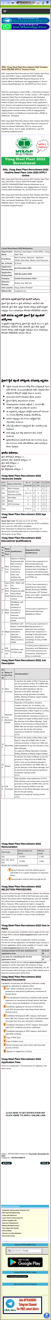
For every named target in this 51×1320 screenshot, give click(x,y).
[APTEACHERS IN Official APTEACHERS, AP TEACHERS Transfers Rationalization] (25, 4)
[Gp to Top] (46, 1316)
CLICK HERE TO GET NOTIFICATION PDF (25, 1113)
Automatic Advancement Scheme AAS (15, 1210)
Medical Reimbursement (10, 1225)
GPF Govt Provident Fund (11, 1213)
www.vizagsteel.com (11, 948)
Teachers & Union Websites (12, 1233)
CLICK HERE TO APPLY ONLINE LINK (26, 1115)
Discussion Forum (8, 1236)
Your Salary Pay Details (10, 1228)
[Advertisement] (25, 47)
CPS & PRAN (6, 1231)
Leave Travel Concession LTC (12, 1218)
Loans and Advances (9, 1215)
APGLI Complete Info (9, 1220)
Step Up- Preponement (10, 1223)
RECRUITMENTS (18, 1158)
